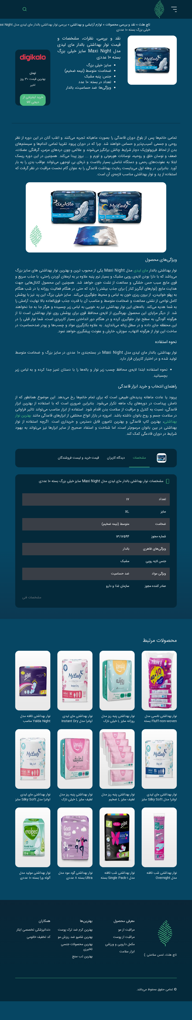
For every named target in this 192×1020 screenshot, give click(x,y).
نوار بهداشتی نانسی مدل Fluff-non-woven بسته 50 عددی (160, 718)
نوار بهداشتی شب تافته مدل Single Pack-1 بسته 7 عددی (118, 875)
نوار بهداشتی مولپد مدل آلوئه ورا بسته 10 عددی (34, 875)
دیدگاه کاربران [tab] (116, 458)
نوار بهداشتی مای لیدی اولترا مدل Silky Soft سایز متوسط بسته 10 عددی (32, 797)
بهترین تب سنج (82, 956)
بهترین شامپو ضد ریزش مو (75, 937)
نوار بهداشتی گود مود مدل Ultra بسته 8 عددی (75, 875)
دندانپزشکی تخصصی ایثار (33, 930)
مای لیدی (141, 270)
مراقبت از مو (126, 930)
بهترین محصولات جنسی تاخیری (76, 947)
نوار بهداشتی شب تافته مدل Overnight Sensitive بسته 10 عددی (160, 875)
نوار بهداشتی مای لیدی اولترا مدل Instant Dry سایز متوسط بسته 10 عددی (76, 718)
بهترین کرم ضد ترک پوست (75, 930)
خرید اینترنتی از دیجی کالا (33, 100)
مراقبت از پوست (124, 937)
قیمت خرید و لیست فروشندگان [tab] (78, 458)
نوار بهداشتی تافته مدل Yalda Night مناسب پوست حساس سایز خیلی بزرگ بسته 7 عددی (33, 718)
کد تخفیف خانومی (38, 937)
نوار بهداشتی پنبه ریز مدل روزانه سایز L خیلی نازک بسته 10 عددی (118, 718)
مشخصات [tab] (139, 458)
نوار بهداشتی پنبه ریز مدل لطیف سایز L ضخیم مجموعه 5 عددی (118, 797)
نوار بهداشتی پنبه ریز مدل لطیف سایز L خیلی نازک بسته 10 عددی (75, 797)
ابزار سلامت (127, 951)
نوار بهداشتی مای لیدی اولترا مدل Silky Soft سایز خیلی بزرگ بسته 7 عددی (159, 797)
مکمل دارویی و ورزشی (120, 944)
